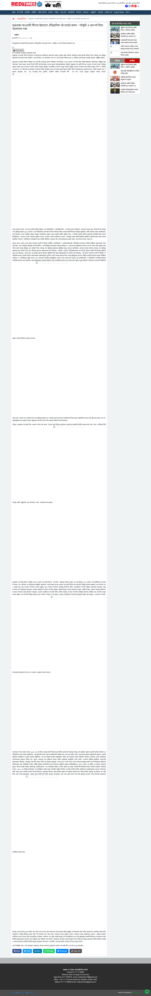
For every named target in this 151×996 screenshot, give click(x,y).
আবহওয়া (86, 12)
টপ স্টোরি (20, 12)
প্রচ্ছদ (13, 12)
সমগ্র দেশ (63, 12)
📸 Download (18, 50)
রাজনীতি (27, 12)
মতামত (50, 12)
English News (119, 12)
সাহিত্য (56, 12)
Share (18, 951)
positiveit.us (136, 992)
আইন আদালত (42, 12)
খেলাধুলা (100, 12)
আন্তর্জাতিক (71, 12)
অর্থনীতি (33, 12)
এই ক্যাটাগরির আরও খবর (121, 23)
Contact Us (31, 992)
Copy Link (77, 951)
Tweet (28, 951)
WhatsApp (50, 951)
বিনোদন (78, 12)
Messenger (63, 951)
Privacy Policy (22, 992)
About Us (14, 992)
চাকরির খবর (108, 12)
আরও (127, 12)
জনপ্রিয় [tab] (132, 61)
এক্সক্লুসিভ (93, 12)
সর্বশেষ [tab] (117, 61)
